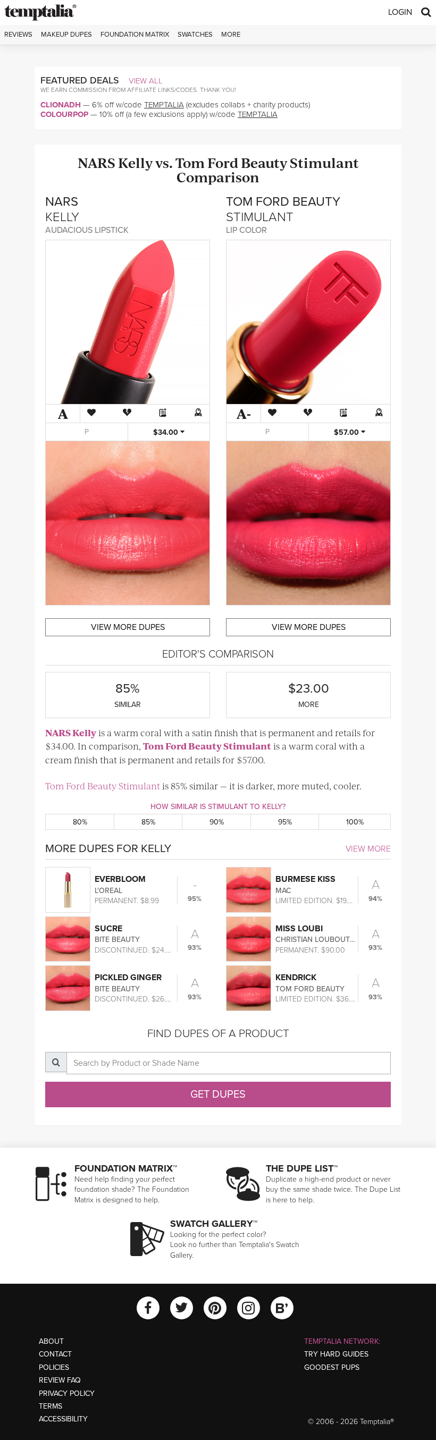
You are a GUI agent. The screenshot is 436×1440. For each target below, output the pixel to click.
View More (368, 849)
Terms (50, 1406)
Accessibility (63, 1419)
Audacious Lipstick (87, 230)
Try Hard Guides (336, 1354)
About (51, 1341)
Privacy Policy (67, 1393)
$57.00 (347, 432)
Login (400, 12)
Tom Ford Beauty (231, 162)
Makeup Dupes (66, 34)
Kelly (135, 162)
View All (146, 81)
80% (80, 822)
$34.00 (166, 432)
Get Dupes (218, 1094)
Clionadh (60, 105)
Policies (54, 1367)
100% (355, 822)
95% (285, 822)
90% (216, 822)
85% (148, 822)
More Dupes (128, 627)
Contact (55, 1354)
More (230, 34)
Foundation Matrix (134, 34)
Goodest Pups (331, 1367)
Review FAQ (60, 1380)
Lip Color (246, 230)
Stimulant (324, 162)
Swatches (195, 34)
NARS (96, 162)
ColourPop (64, 114)
